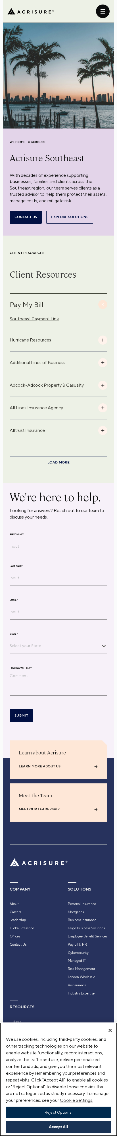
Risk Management (81, 969)
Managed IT (77, 961)
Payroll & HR (77, 944)
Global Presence (22, 928)
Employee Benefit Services (87, 936)
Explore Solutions (69, 217)
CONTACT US (25, 217)
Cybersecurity (78, 953)
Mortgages (76, 912)
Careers (15, 912)
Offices (15, 936)
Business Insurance (82, 920)
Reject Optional (58, 1112)
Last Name (16, 566)
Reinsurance (77, 985)
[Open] (104, 646)
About (14, 904)
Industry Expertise (81, 993)
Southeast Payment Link (34, 318)
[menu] (103, 11)
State (14, 634)
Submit (21, 715)
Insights (15, 1022)
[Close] (110, 1030)
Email (14, 600)
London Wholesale (81, 977)
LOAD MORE (58, 462)
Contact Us (18, 944)
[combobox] (54, 646)
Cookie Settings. (76, 1100)
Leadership (18, 920)
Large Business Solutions (86, 928)
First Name (17, 535)
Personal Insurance (82, 904)
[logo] (30, 11)
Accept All (58, 1127)
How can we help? (21, 668)
